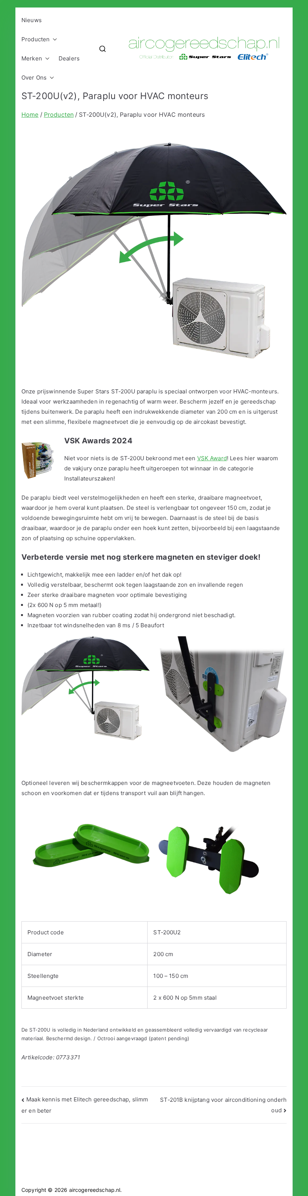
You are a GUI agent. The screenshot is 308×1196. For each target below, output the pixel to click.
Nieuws (31, 20)
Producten (35, 39)
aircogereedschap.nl (95, 1190)
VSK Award (212, 458)
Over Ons (34, 77)
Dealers (69, 58)
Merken (31, 58)
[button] (53, 39)
